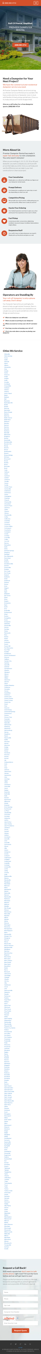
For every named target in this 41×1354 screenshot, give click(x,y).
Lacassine (7, 814)
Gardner (6, 663)
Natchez (6, 951)
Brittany (6, 457)
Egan (5, 592)
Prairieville (7, 1041)
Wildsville (7, 1233)
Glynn (6, 683)
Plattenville (7, 1022)
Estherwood (8, 612)
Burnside (7, 466)
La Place (6, 811)
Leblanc (6, 835)
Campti (6, 477)
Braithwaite (7, 451)
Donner (6, 565)
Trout (6, 1185)
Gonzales (7, 689)
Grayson (6, 708)
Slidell (6, 1136)
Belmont (6, 421)
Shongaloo (7, 1114)
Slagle (6, 1132)
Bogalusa (7, 436)
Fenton (6, 627)
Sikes (5, 1123)
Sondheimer (7, 1138)
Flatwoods (7, 633)
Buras (6, 464)
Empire (6, 601)
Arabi (5, 380)
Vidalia (6, 1204)
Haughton (7, 734)
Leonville (7, 842)
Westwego (7, 1228)
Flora (5, 635)
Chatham (7, 498)
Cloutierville (7, 515)
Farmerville (7, 625)
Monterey (7, 927)
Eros (5, 608)
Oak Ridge (7, 975)
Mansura (6, 885)
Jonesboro (7, 784)
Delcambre (7, 545)
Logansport (7, 857)
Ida (5, 760)
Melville (6, 906)
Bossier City (8, 444)
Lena (5, 840)
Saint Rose (7, 1104)
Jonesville (7, 786)
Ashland (6, 388)
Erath (6, 607)
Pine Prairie (7, 1011)
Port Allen (7, 1033)
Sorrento (7, 1140)
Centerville (7, 489)
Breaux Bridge (8, 455)
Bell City (6, 416)
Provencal (7, 1046)
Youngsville (7, 1245)
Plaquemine (7, 1020)
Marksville (7, 893)
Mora (5, 932)
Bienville (6, 432)
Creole (6, 534)
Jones (6, 782)
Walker (6, 1215)
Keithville (7, 794)
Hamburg (7, 726)
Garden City (8, 661)
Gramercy (7, 694)
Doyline (6, 569)
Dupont (6, 582)
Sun (5, 1161)
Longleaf (6, 859)
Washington (8, 1217)
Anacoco (7, 374)
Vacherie (7, 1196)
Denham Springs (9, 550)
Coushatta (7, 530)
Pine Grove (7, 1009)
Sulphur (6, 1157)
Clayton (6, 511)
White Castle (8, 1232)
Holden (6, 749)
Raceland (7, 1050)
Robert (6, 1071)
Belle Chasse (8, 417)
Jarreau (6, 773)
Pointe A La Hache (9, 1028)
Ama (5, 369)
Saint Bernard (8, 1089)
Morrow (6, 940)
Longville (7, 863)
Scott (6, 1112)
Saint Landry (8, 1099)
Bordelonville (8, 442)
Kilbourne (7, 801)
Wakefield (7, 1213)
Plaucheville (7, 1024)
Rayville (6, 1056)
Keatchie (7, 792)
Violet (6, 1209)
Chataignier (7, 496)
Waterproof (7, 1219)
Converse (7, 524)
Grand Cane (7, 696)
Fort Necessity (8, 648)
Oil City (6, 981)
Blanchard (7, 434)
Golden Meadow (9, 685)
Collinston (7, 519)
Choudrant (7, 504)
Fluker (6, 638)
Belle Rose (7, 419)
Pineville (6, 1013)
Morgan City (8, 936)
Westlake (7, 1226)
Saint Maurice (8, 1102)
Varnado (6, 1198)
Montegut (7, 925)
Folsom (6, 640)
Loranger (7, 865)
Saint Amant (8, 1086)
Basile (6, 404)
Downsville (7, 567)
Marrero (6, 895)
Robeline (7, 1069)
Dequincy (7, 552)
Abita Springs (8, 356)
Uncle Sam (7, 1192)
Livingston (7, 852)
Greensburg (8, 709)
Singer (6, 1131)
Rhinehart (7, 1063)
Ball (5, 399)
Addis (6, 359)
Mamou (6, 878)
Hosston (6, 754)
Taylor (6, 1174)
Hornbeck (7, 753)
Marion (6, 891)
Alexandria (7, 367)
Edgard (6, 588)
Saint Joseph (8, 1097)
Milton (6, 917)
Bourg (6, 446)
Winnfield (7, 1237)
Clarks (6, 509)
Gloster (6, 681)
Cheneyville (7, 502)
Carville (6, 481)
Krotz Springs (8, 807)
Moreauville (7, 934)
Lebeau (6, 833)
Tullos (6, 1187)
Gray (5, 706)
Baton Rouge (8, 412)
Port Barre (7, 1035)
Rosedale (7, 1074)
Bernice (6, 427)
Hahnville (7, 723)
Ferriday (6, 629)
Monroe (6, 923)
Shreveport (7, 1116)
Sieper (6, 1121)
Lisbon (6, 850)
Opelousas (7, 985)
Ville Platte (7, 1205)
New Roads (7, 962)
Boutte (6, 447)
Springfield (7, 1144)
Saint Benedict (8, 1088)
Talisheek (7, 1168)
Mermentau (7, 912)
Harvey (6, 732)
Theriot (6, 1175)
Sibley (6, 1117)
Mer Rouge (7, 908)
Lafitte (6, 820)
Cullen (6, 539)
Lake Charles (8, 824)
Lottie (6, 869)
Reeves (6, 1059)
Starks (6, 1147)
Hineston (7, 745)
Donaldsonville (8, 563)
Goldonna (7, 687)
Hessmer (7, 741)
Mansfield (7, 884)
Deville (6, 560)
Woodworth (8, 1243)
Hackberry (7, 721)
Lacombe (7, 816)
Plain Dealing (8, 1018)
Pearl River (7, 1000)
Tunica (6, 1189)
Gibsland (7, 672)
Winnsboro (7, 1239)
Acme (6, 358)
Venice (6, 1200)
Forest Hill (7, 646)
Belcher (6, 414)
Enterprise (7, 603)
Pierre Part (7, 1005)
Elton (5, 599)
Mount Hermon (8, 945)
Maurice (6, 902)
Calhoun (6, 472)
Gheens (6, 670)
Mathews (7, 898)
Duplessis (7, 580)
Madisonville (8, 876)
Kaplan (6, 790)
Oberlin (6, 979)
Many (6, 887)
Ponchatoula (8, 1031)
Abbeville (7, 354)
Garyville (6, 665)
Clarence (7, 507)
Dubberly (7, 577)
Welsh (6, 1222)
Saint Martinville (9, 1101)
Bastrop (6, 408)
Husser (6, 758)
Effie (5, 590)
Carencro (7, 479)
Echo (5, 586)
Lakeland (7, 827)
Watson (6, 1220)
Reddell (6, 1058)
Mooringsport (8, 930)
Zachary (6, 1247)
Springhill (7, 1146)
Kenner (6, 797)
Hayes (6, 736)
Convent (7, 522)
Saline (6, 1106)
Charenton (7, 492)
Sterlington (7, 1151)
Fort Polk (7, 650)
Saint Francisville (9, 1091)
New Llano (7, 958)
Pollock (6, 1029)
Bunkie (6, 462)
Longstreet (7, 861)
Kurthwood (7, 809)
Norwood (7, 971)
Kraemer (6, 805)
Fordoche (7, 642)
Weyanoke (7, 1230)
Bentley (6, 423)
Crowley (6, 535)
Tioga (6, 1181)
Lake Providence (9, 825)
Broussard (7, 459)
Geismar (6, 666)
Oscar (6, 986)
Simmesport (7, 1125)
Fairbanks (7, 623)
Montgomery (8, 928)
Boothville (7, 440)
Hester (6, 743)
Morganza (7, 938)
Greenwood (7, 713)
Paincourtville (8, 990)
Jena (5, 777)
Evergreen (7, 621)
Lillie (5, 848)
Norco (6, 970)
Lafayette (7, 818)
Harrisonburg (8, 730)
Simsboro (7, 1129)
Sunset (6, 1162)
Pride (5, 1043)
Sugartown (7, 1155)
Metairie (6, 915)
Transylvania (8, 1183)
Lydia (5, 874)
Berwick (6, 429)
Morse (6, 942)
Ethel (5, 614)
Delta (6, 548)
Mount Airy (7, 943)
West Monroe (8, 1224)
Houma (6, 756)
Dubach (6, 575)
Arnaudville (7, 386)
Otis (5, 988)
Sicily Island (7, 1119)
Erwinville (7, 610)
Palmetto (7, 992)
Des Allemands (8, 556)
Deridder (7, 554)
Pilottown (7, 1007)
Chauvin (6, 500)
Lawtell (6, 831)
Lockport (7, 855)
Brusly (6, 461)
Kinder (6, 803)
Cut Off (6, 541)
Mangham (7, 882)
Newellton (7, 966)
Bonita (6, 438)
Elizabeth (7, 593)
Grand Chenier (8, 698)
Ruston (6, 1084)
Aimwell (6, 361)
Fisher (6, 631)
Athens (6, 389)
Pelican (6, 1001)
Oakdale (6, 977)
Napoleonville (8, 947)
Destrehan (7, 558)
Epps (5, 605)
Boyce (6, 449)
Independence (8, 762)
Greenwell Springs (9, 711)
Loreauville (7, 867)
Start (5, 1149)
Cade (5, 470)
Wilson (6, 1235)
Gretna (6, 715)
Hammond (7, 728)
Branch (6, 453)
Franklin (6, 651)
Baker (6, 395)
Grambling (7, 693)
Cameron (7, 476)
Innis (5, 764)
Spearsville (7, 1142)
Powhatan (7, 1039)
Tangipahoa (7, 1172)
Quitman (7, 1048)
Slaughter (7, 1134)
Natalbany (7, 949)
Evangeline (7, 618)
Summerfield (8, 1159)
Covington (7, 532)
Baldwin (6, 397)
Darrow (6, 543)
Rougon (6, 1080)
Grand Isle (7, 702)
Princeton (7, 1044)
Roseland (7, 1076)
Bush (5, 468)
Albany (6, 365)
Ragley (6, 1052)
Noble (6, 968)
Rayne (6, 1054)
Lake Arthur (7, 822)
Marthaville (7, 897)
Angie (6, 376)
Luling (6, 870)
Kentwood (7, 799)
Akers (6, 363)
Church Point (8, 505)
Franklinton (7, 653)
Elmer (6, 597)
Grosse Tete (8, 717)
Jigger (6, 781)
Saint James (7, 1095)
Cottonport (7, 528)
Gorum (6, 691)
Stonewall (7, 1153)
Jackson (6, 769)
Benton (6, 425)
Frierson (6, 657)
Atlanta (6, 391)
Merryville (7, 913)
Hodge (6, 747)
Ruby (5, 1082)
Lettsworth (7, 844)
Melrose (6, 904)
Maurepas (7, 900)
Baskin (6, 406)
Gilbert (6, 676)
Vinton (6, 1207)
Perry (6, 1003)
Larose (6, 829)
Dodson (6, 562)
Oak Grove (7, 973)
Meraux (6, 910)
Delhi (5, 547)
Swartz (6, 1166)
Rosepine (7, 1078)
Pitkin (6, 1016)
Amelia (6, 371)
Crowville (7, 537)
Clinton (6, 513)
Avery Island (8, 393)
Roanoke (7, 1067)
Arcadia (6, 382)
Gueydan (7, 719)
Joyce (6, 788)
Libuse (6, 846)
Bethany (6, 431)
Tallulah (6, 1170)
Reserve (6, 1061)
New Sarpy (7, 964)
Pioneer (6, 1015)
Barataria (7, 401)
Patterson (7, 996)
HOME (20, 1347)
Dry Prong (7, 573)
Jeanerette (7, 775)
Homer (6, 751)
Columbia (7, 520)
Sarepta (6, 1108)
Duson (6, 584)
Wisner (6, 1241)
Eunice (6, 616)
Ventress (7, 1202)
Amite (6, 373)
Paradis (6, 994)
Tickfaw (6, 1179)
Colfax (6, 517)
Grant (6, 704)
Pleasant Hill (8, 1026)
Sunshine (7, 1164)
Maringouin (7, 889)
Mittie (6, 921)
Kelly (5, 796)
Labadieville (7, 812)
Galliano (6, 659)
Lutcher (6, 872)
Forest (6, 644)
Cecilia (6, 485)
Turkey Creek (8, 1190)
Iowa (5, 767)
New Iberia (7, 957)
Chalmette (7, 490)
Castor (6, 483)
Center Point (8, 487)
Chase (6, 494)
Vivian (6, 1211)
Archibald (7, 384)
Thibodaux (7, 1177)
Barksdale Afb (8, 403)
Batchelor (7, 410)
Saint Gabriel (8, 1093)
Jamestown (7, 771)
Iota (5, 766)
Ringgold (7, 1065)
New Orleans (8, 960)
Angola (6, 378)
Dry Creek (7, 571)
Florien (6, 636)
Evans (6, 620)
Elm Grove (7, 595)
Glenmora (7, 680)
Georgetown (8, 668)
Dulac (6, 578)
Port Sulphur (8, 1037)
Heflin (6, 739)
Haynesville (7, 738)
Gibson (6, 674)
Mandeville (7, 880)
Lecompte (7, 837)
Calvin (6, 474)
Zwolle (6, 1248)
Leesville (6, 839)
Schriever (7, 1110)
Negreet (6, 955)
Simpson (6, 1127)
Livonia (6, 854)
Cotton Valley (8, 526)
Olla (5, 983)
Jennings (7, 779)
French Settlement (10, 655)
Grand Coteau (8, 700)
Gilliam (6, 678)
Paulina (6, 998)
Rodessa (6, 1073)
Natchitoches (8, 953)
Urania (6, 1194)
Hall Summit (7, 724)
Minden (6, 919)
